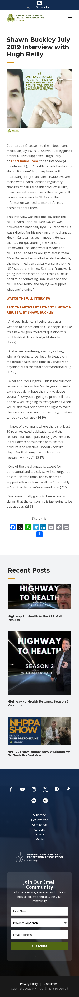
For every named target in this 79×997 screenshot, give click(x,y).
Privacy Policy (29, 984)
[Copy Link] (59, 527)
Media (39, 839)
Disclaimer (50, 984)
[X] (20, 527)
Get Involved (39, 820)
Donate (39, 834)
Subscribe (43, 7)
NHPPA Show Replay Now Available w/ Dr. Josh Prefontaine (39, 753)
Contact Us (39, 824)
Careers (39, 829)
